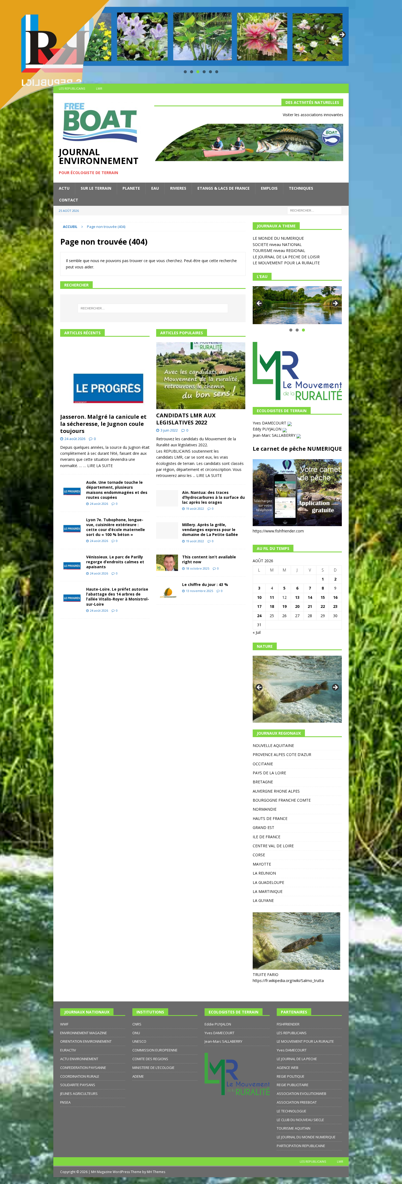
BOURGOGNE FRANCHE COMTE (282, 800)
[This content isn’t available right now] (167, 563)
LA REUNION (264, 873)
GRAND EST (263, 827)
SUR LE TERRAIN (96, 188)
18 (272, 606)
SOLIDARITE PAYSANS (77, 1084)
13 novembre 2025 (199, 591)
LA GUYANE (263, 900)
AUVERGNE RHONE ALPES (276, 791)
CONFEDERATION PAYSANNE (83, 1067)
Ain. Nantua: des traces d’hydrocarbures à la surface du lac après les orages (213, 497)
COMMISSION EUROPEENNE (154, 1050)
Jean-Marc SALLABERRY (274, 435)
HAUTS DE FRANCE (270, 818)
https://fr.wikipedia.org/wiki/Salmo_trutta (288, 980)
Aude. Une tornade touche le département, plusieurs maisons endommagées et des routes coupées (116, 490)
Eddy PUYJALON (267, 429)
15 (323, 597)
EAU (155, 188)
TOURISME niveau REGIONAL (279, 250)
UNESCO (139, 1041)
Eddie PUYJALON (218, 1024)
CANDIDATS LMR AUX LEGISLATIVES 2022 (185, 419)
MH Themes (156, 1172)
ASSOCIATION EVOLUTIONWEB (301, 1093)
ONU (136, 1032)
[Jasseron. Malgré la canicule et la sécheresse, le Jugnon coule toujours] (105, 376)
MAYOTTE (262, 864)
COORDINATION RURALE (79, 1076)
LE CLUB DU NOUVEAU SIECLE (300, 1119)
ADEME (138, 1076)
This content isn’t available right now (209, 559)
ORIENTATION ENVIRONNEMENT (86, 1041)
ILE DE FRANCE (266, 836)
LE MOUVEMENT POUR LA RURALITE (286, 262)
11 (272, 597)
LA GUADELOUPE (268, 882)
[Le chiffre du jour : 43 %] (167, 590)
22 (323, 606)
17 (259, 606)
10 (259, 597)
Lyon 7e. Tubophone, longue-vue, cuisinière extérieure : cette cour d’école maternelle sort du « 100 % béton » (115, 527)
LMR (340, 1161)
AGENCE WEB (287, 1067)
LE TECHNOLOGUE (291, 1111)
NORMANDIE (264, 809)
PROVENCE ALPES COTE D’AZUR (282, 754)
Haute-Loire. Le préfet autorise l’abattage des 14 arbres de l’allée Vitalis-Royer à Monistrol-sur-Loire (117, 597)
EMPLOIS (269, 188)
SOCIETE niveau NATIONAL (277, 244)
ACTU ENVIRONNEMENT (79, 1058)
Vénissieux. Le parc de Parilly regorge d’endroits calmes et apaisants (115, 561)
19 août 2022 (195, 508)
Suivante (342, 35)
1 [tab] (185, 71)
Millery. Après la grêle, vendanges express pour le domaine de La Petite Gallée (210, 529)
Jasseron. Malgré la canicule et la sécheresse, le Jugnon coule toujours (103, 424)
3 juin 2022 (169, 430)
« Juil (257, 632)
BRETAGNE (263, 781)
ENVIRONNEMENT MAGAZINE (83, 1032)
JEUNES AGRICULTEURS (79, 1093)
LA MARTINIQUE (267, 891)
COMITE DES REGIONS (150, 1058)
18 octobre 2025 (197, 568)
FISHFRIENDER (288, 1024)
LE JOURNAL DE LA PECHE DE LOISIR (286, 256)
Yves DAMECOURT (270, 423)
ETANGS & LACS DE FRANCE (223, 188)
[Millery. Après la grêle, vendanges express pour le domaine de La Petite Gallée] (167, 530)
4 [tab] (204, 71)
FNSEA (65, 1102)
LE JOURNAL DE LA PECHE (297, 1058)
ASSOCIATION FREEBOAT (297, 1102)
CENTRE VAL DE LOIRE (273, 845)
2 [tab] (191, 71)
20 (297, 606)
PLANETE (131, 188)
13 (297, 597)
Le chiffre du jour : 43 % (205, 584)
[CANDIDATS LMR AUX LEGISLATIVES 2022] (201, 375)
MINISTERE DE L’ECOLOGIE (153, 1067)
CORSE (259, 854)
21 (310, 606)
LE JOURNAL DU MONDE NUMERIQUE (306, 1137)
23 (335, 606)
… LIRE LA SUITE (98, 465)
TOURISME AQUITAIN (293, 1128)
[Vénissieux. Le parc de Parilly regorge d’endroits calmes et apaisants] (71, 563)
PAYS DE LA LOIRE (269, 772)
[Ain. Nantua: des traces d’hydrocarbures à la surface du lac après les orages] (167, 498)
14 (310, 597)
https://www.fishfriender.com (278, 531)
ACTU (64, 188)
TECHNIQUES (301, 188)
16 (335, 597)
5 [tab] (210, 71)
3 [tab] (197, 71)
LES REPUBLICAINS (292, 1032)
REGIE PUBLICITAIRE (292, 1084)
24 (259, 615)
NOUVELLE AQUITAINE (273, 745)
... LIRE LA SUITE (207, 475)
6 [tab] (216, 71)
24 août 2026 (75, 438)
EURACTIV (68, 1050)
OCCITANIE (263, 763)
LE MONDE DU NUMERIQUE (278, 238)
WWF (64, 1024)
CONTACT (68, 200)
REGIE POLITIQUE (290, 1076)
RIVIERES (178, 188)
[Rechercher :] (314, 210)
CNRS (136, 1024)
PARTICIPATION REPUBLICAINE (301, 1145)
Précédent (259, 304)
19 (284, 606)
